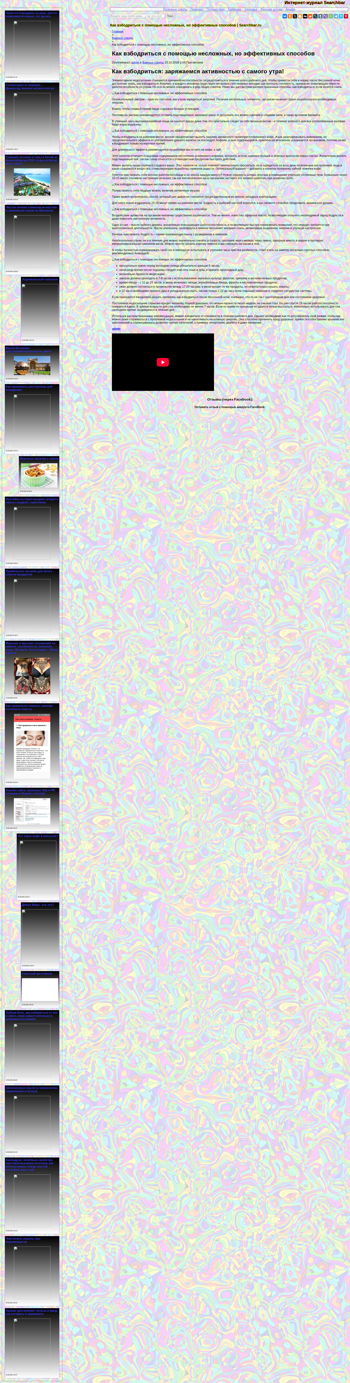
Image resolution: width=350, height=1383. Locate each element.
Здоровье (250, 9)
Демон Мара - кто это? (38, 904)
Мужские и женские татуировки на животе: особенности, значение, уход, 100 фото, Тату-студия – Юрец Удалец (32, 648)
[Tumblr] (320, 16)
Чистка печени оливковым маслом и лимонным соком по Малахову (31, 209)
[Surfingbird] (341, 16)
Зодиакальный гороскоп (40, 279)
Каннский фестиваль (37, 973)
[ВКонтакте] (285, 16)
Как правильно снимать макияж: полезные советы (29, 707)
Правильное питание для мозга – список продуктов (30, 573)
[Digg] (305, 16)
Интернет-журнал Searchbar (317, 2)
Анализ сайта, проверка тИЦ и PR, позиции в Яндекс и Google (31, 792)
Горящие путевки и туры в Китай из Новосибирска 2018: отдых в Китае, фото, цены (32, 160)
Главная (117, 31)
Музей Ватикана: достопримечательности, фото (28, 350)
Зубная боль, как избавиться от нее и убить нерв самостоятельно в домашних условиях (32, 1016)
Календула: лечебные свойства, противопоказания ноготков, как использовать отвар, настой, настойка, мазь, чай (29, 1164)
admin (135, 62)
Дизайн (290, 9)
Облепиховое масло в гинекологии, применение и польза (32, 1089)
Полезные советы (175, 9)
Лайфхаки (234, 9)
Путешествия (216, 9)
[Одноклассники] (290, 16)
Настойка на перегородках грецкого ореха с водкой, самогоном (32, 501)
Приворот (197, 9)
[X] (295, 16)
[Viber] (325, 16)
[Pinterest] (346, 16)
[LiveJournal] (315, 16)
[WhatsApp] (330, 16)
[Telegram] (336, 16)
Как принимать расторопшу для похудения (29, 388)
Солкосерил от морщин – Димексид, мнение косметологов (30, 87)
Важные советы (122, 38)
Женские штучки (271, 9)
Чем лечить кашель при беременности (23, 1240)
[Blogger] (300, 16)
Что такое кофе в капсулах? (38, 836)
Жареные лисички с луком (39, 458)
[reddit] (310, 16)
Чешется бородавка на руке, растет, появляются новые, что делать (32, 14)
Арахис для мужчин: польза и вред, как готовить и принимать (32, 1312)
